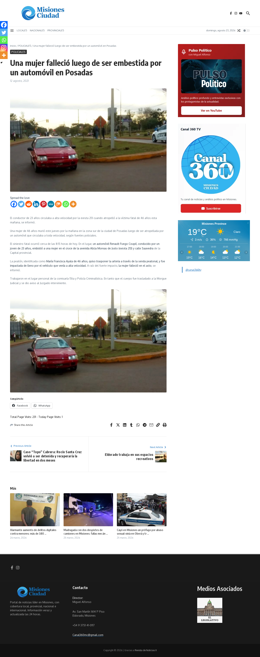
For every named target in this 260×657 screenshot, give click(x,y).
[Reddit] (28, 204)
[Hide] (1, 62)
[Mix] (58, 204)
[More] (73, 204)
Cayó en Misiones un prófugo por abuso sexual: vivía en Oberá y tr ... (140, 531)
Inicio (13, 45)
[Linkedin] (36, 204)
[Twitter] (21, 204)
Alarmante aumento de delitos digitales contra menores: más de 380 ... (33, 531)
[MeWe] (51, 204)
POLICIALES (24, 45)
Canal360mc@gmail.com (88, 635)
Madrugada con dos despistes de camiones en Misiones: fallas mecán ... (86, 531)
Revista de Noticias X (146, 650)
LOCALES (22, 30)
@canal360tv (193, 269)
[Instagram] (4, 47)
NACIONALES (37, 30)
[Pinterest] (43, 204)
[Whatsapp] (65, 204)
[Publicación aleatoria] (238, 30)
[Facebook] (13, 204)
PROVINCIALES (55, 30)
